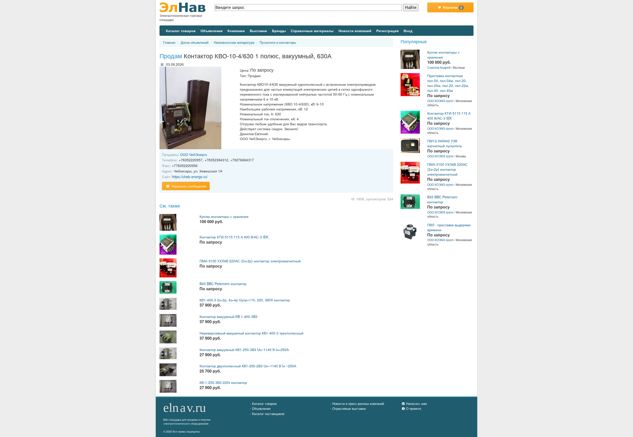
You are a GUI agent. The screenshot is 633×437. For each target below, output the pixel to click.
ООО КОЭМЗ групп (440, 101)
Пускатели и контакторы (278, 42)
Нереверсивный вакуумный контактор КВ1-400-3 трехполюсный (251, 333)
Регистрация (387, 30)
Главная (169, 42)
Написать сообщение (188, 186)
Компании (236, 30)
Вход (408, 30)
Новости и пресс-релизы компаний (358, 403)
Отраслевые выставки (349, 408)
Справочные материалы (312, 30)
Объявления (212, 30)
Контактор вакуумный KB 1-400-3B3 (228, 316)
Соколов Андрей (439, 67)
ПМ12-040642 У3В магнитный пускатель (444, 143)
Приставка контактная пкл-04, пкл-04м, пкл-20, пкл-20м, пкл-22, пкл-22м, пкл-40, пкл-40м (448, 83)
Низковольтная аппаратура (234, 42)
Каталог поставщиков (268, 413)
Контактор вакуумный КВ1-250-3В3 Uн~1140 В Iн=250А (244, 349)
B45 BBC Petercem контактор (223, 283)
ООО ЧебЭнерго (193, 154)
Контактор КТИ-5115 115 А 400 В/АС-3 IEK (234, 236)
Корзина (452, 7)
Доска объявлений (194, 42)
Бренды (279, 30)
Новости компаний (355, 30)
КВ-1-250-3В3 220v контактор (223, 382)
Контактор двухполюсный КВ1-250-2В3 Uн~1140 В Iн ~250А (248, 365)
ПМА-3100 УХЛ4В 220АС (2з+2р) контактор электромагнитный (250, 260)
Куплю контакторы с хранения (224, 216)
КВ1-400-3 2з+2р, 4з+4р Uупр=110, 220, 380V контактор (245, 299)
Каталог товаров (181, 30)
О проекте (413, 408)
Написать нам (416, 403)
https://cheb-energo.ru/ (190, 176)
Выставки (258, 30)
